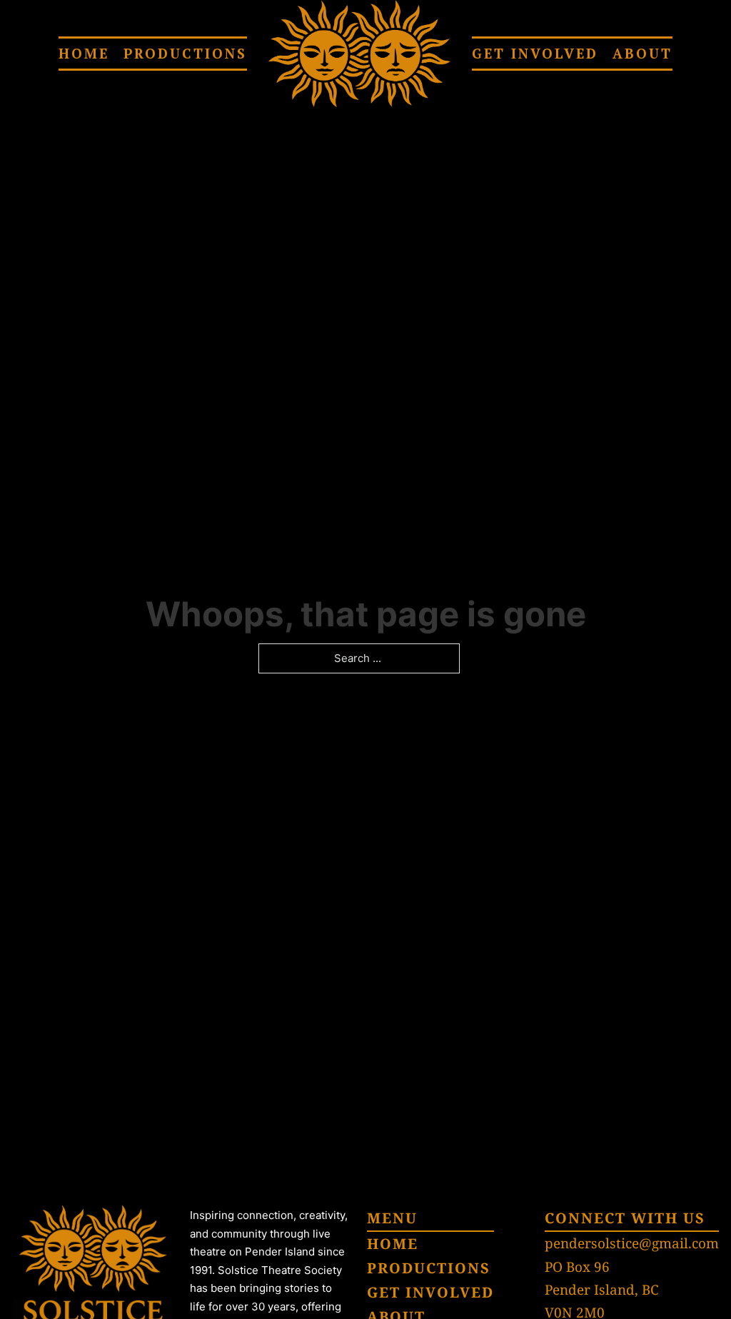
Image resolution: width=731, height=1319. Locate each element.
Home (84, 53)
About (642, 53)
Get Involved (535, 53)
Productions (185, 53)
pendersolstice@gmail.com (632, 1243)
